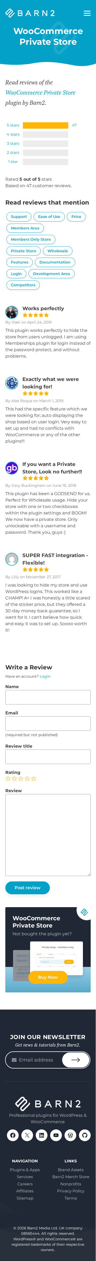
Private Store (23, 251)
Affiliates (24, 1190)
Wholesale (57, 251)
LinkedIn (41, 1135)
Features (19, 262)
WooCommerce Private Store (40, 92)
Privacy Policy (70, 1190)
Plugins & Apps (25, 1169)
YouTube (56, 1135)
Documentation (55, 262)
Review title (18, 746)
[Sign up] (75, 1059)
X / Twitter (27, 1135)
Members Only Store (31, 239)
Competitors (23, 285)
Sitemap (25, 1198)
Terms (71, 1198)
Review (13, 790)
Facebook (13, 1135)
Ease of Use (49, 216)
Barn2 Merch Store (70, 1176)
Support (19, 216)
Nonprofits (70, 1183)
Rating (12, 772)
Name (12, 686)
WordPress (70, 1135)
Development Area (51, 273)
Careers (25, 1183)
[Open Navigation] (87, 13)
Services (25, 1176)
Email (11, 712)
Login (16, 273)
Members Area (25, 228)
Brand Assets (70, 1169)
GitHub (85, 1135)
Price (76, 216)
